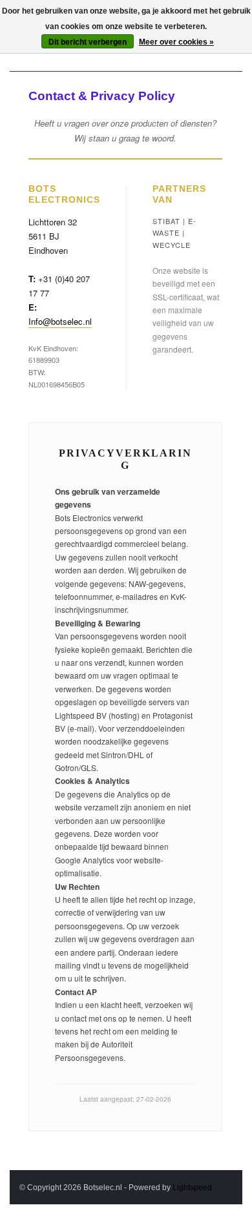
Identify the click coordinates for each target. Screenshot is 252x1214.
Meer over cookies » (176, 41)
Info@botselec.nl (60, 321)
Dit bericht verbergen (87, 41)
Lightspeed (192, 1187)
